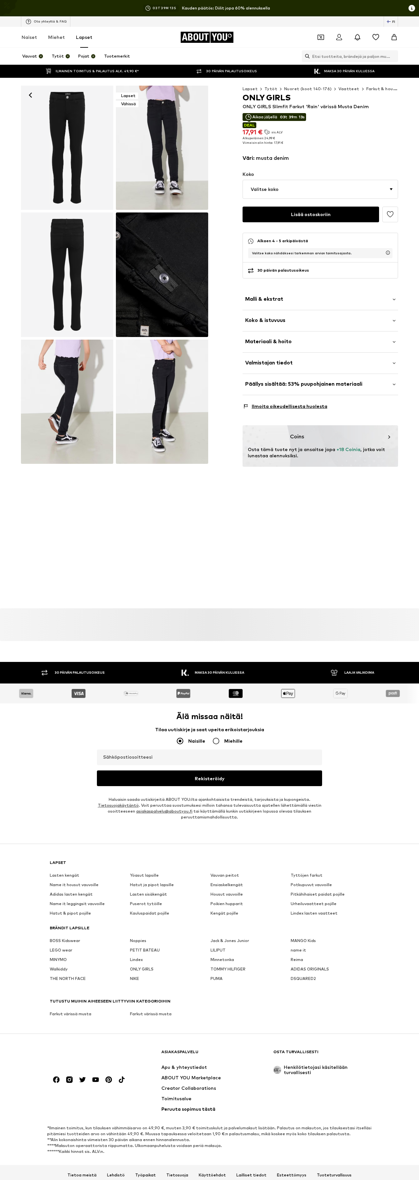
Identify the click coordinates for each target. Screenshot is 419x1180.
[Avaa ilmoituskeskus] (357, 37)
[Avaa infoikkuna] (412, 8)
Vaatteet (348, 88)
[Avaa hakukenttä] (306, 56)
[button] (320, 189)
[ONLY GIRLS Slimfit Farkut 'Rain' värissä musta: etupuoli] (67, 148)
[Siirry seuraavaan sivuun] (413, 631)
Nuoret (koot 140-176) (308, 88)
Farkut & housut (383, 88)
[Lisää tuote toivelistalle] (70, 655)
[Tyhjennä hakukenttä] (393, 56)
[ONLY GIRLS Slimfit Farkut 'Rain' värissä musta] (67, 274)
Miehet (56, 37)
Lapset (84, 37)
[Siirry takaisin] (30, 95)
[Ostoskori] (394, 37)
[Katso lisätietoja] (51, 758)
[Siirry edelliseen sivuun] (401, 631)
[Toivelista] (376, 37)
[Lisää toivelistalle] (390, 214)
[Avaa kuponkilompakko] (321, 37)
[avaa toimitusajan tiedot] (388, 253)
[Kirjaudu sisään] (339, 37)
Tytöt (270, 88)
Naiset (29, 37)
